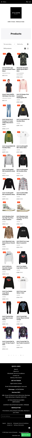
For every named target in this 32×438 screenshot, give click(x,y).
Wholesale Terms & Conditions (16, 373)
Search (16, 369)
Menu (4, 2)
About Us (16, 371)
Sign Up (28, 416)
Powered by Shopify (24, 432)
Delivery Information (16, 377)
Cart (29, 2)
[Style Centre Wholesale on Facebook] (29, 428)
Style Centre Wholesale (11, 432)
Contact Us (16, 375)
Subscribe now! (16, 435)
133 (20, 355)
